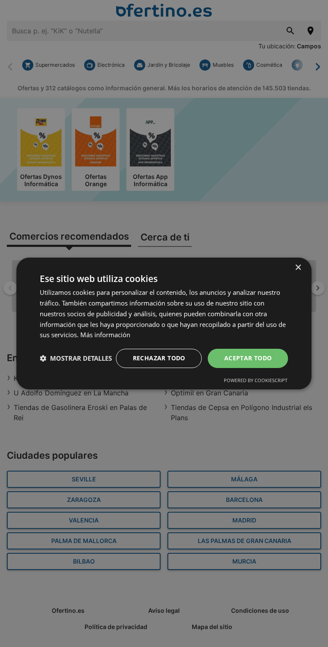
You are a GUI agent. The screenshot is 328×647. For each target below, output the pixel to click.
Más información (105, 334)
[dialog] (163, 323)
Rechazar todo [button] (159, 358)
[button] (76, 358)
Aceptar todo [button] (248, 358)
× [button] (298, 267)
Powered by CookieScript (255, 380)
